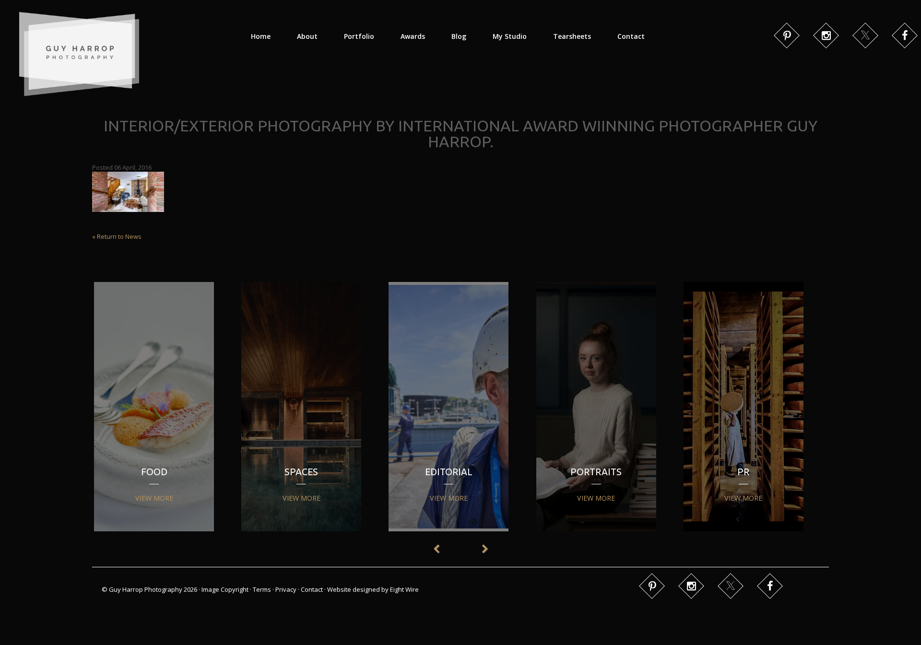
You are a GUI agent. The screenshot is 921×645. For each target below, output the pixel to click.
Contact (631, 36)
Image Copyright (224, 589)
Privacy (285, 589)
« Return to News (117, 236)
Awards (413, 36)
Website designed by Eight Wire (373, 589)
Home (261, 36)
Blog (458, 36)
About (307, 36)
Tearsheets (572, 36)
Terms (262, 589)
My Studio (510, 36)
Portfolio (359, 36)
